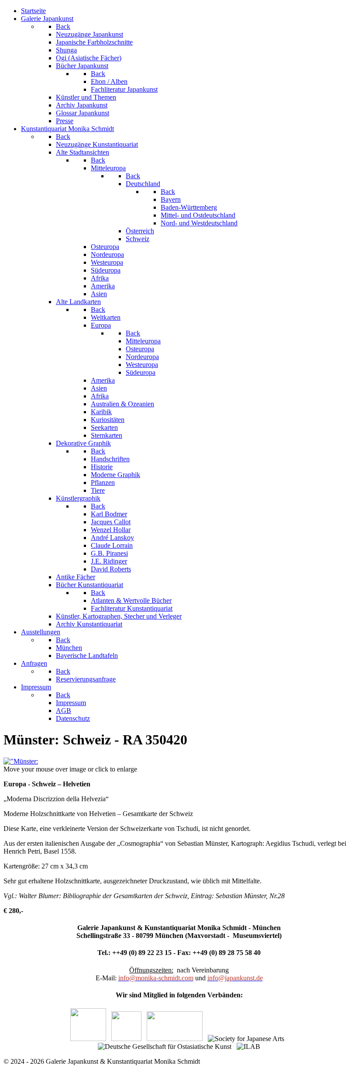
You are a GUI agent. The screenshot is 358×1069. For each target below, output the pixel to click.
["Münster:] (20, 761)
